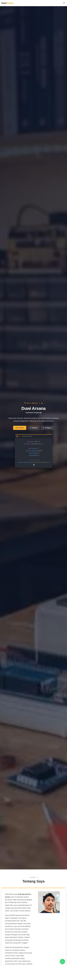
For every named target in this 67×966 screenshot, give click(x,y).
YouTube (34, 428)
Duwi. (7, 3)
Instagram (48, 428)
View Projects (19, 428)
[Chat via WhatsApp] (62, 961)
